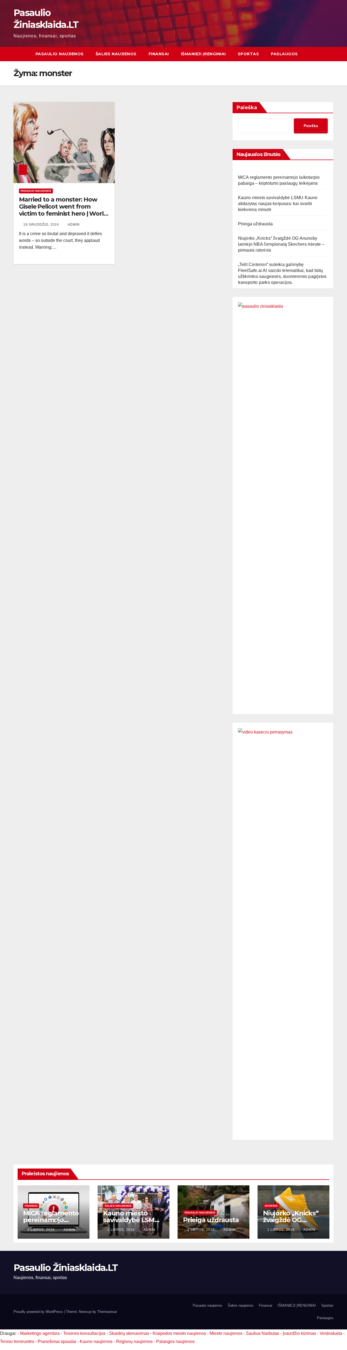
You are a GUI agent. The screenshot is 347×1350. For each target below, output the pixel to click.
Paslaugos (284, 53)
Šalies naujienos (116, 53)
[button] (329, 53)
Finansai (159, 53)
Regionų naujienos (134, 1341)
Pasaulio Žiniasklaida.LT (66, 1267)
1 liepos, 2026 (121, 1230)
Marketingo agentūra (40, 1333)
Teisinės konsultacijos (84, 1333)
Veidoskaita (331, 1333)
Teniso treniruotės (17, 1341)
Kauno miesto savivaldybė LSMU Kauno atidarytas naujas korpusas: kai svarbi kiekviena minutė (278, 203)
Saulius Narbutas (262, 1333)
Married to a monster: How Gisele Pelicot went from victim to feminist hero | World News (63, 210)
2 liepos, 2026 (41, 1230)
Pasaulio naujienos (60, 53)
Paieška (247, 108)
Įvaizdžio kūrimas (299, 1333)
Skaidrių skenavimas (129, 1333)
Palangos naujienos (175, 1341)
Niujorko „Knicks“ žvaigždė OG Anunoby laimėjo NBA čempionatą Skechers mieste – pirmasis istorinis (281, 244)
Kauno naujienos (96, 1341)
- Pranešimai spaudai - (57, 1341)
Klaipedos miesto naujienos (179, 1333)
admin (74, 224)
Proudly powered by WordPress (39, 1312)
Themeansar (107, 1312)
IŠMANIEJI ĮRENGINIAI (203, 53)
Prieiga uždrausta (255, 224)
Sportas (248, 53)
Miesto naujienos (226, 1333)
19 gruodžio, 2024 (41, 224)
